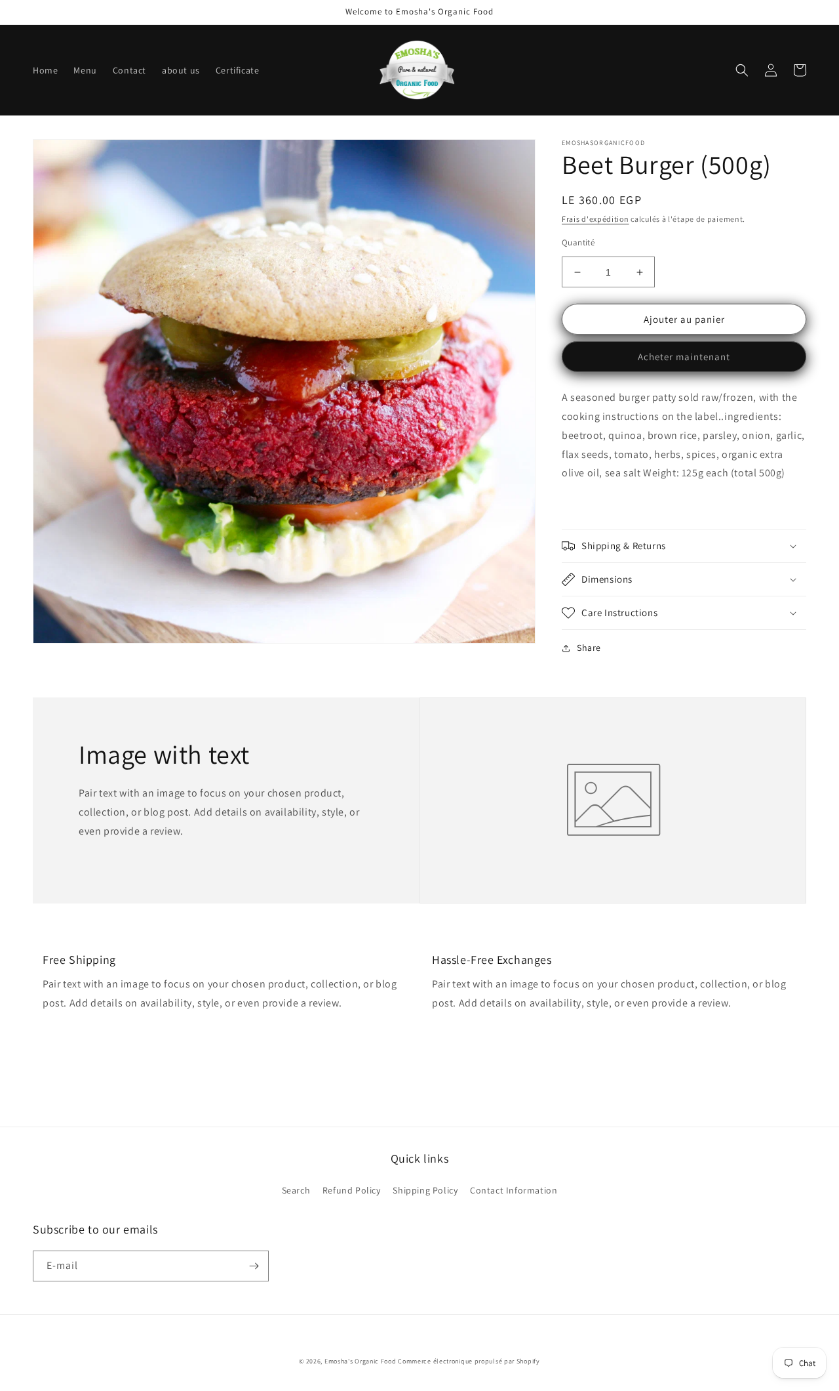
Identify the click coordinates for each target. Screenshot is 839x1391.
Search (296, 1190)
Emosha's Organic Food (360, 1361)
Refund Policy (351, 1190)
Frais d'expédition (595, 219)
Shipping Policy (425, 1190)
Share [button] (589, 648)
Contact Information (513, 1190)
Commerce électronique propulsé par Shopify (468, 1361)
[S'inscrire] (253, 1266)
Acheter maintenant (684, 356)
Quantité (578, 242)
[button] (742, 70)
